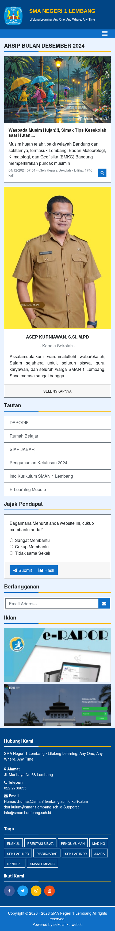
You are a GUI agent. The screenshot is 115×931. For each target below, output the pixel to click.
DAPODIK (19, 422)
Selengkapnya (57, 391)
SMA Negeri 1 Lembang (70, 913)
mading (98, 843)
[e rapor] (57, 655)
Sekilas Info (76, 853)
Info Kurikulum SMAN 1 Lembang (41, 476)
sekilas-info (18, 853)
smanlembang (42, 863)
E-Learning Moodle (28, 489)
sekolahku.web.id (68, 924)
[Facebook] (10, 890)
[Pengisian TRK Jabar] (57, 705)
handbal (14, 863)
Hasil (48, 570)
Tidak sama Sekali (32, 553)
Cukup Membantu (32, 547)
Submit (24, 570)
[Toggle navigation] (105, 33)
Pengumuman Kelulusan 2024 (38, 462)
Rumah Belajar (24, 436)
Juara (99, 853)
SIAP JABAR (22, 449)
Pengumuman (73, 843)
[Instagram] (37, 890)
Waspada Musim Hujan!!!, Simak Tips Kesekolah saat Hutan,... (57, 132)
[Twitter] (24, 890)
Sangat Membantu (32, 540)
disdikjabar (46, 853)
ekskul (13, 843)
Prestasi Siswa (40, 843)
